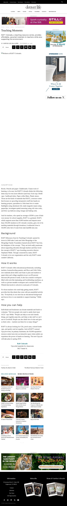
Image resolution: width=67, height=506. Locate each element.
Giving (11, 27)
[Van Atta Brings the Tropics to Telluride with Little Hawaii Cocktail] (37, 397)
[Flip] (26, 47)
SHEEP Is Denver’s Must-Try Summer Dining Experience (7, 405)
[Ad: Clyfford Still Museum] (33, 21)
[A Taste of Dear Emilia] (7, 413)
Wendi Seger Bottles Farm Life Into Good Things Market (21, 405)
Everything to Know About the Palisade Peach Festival (7, 437)
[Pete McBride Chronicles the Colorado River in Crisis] (37, 429)
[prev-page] (21, 443)
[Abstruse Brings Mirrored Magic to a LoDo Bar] (22, 381)
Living (7, 27)
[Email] (34, 47)
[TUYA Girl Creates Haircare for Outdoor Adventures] (22, 413)
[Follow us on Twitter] (56, 97)
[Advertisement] (56, 112)
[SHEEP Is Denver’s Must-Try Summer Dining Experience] (7, 397)
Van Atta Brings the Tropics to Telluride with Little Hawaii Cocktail (37, 405)
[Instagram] (7, 500)
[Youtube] (18, 500)
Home (2, 27)
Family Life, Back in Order (8, 368)
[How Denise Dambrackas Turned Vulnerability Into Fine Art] (22, 429)
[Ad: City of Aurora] (56, 39)
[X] (18, 47)
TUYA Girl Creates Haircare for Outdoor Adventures (21, 421)
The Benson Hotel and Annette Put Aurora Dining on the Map (6, 388)
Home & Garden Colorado (56, 478)
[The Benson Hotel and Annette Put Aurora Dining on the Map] (7, 381)
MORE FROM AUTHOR (26, 374)
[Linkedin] (30, 47)
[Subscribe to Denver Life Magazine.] (33, 489)
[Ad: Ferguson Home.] (56, 71)
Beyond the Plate (35, 419)
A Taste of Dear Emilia (6, 419)
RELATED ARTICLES (8, 374)
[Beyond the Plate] (37, 413)
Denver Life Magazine (10, 43)
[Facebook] (14, 47)
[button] (62, 2)
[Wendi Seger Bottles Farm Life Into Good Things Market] (22, 397)
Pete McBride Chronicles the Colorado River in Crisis (37, 437)
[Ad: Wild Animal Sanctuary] (33, 461)
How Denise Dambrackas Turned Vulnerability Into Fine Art (22, 437)
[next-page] (23, 443)
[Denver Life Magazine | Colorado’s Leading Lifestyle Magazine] (33, 7)
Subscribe (33, 478)
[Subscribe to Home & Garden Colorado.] (56, 489)
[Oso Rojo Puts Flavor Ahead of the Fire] (37, 381)
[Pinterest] (22, 47)
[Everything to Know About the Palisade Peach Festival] (7, 429)
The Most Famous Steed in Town (33, 368)
